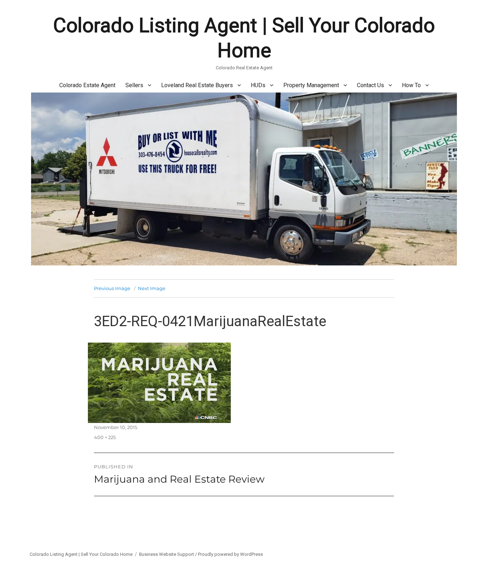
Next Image (151, 288)
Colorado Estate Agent (87, 85)
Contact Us (370, 85)
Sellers (134, 85)
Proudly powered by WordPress (230, 554)
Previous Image (112, 288)
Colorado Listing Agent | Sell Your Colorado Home (81, 554)
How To (411, 85)
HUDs (258, 85)
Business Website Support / (168, 554)
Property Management (311, 85)
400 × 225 (105, 437)
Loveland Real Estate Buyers (197, 85)
